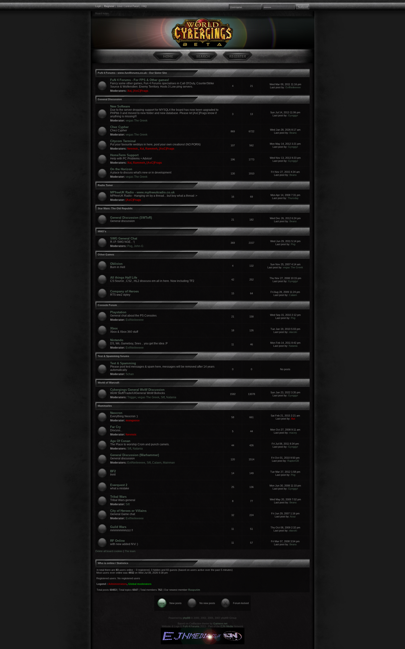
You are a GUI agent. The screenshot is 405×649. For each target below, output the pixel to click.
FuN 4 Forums (191, 626)
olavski (293, 332)
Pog (129, 246)
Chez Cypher (119, 127)
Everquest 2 (118, 485)
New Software (120, 106)
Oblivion (116, 264)
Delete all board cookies (109, 551)
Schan (130, 374)
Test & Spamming (123, 363)
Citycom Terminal (123, 141)
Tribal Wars (118, 496)
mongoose (133, 420)
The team (130, 551)
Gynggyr (293, 115)
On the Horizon (121, 169)
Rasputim (194, 589)
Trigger (131, 397)
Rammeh (151, 148)
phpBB (186, 617)
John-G (138, 246)
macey (293, 432)
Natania (293, 345)
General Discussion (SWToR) (131, 217)
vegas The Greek (136, 120)
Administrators (117, 584)
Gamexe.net (220, 623)
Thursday (293, 198)
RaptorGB (293, 460)
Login (98, 6)
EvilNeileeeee (293, 87)
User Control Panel (128, 6)
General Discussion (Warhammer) (134, 455)
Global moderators (139, 584)
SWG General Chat (123, 238)
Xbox (114, 328)
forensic (132, 148)
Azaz (293, 516)
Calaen (293, 295)
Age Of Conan (120, 441)
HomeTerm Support (124, 155)
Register (109, 6)
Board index (102, 13)
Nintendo (116, 340)
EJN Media (227, 626)
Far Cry (115, 427)
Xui (129, 90)
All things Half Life (123, 277)
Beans (293, 132)
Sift (163, 397)
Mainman (169, 462)
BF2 (113, 471)
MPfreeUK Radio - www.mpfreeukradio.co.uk (142, 192)
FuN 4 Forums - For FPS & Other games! (139, 80)
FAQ (144, 6)
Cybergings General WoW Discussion (137, 389)
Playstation (118, 312)
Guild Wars (118, 527)
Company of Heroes (124, 291)
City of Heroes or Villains (128, 511)
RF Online (117, 540)
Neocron (116, 413)
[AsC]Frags (140, 90)
